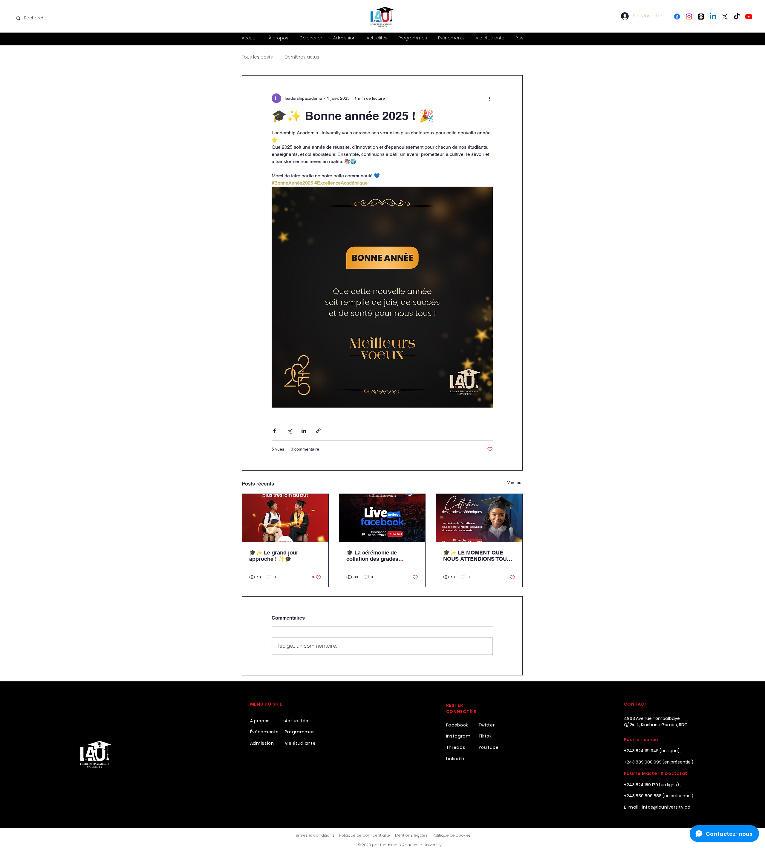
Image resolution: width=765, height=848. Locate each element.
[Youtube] (749, 17)
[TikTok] (737, 17)
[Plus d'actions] (489, 98)
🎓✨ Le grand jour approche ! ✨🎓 (273, 555)
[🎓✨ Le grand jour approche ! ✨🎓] (285, 518)
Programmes (300, 732)
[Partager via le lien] (318, 431)
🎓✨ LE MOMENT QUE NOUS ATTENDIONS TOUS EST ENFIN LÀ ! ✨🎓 (476, 555)
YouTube (488, 747)
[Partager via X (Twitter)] (289, 431)
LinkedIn (455, 759)
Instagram (458, 736)
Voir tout (515, 482)
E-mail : (633, 807)
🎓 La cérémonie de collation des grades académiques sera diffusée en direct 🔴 (380, 555)
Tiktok (485, 736)
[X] (725, 17)
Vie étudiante (300, 743)
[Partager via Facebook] (274, 431)
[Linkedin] (713, 17)
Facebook (457, 725)
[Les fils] (701, 17)
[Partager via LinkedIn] (304, 431)
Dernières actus (302, 57)
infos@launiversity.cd (666, 807)
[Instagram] (689, 17)
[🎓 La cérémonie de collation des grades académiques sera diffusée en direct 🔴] (382, 518)
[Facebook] (677, 17)
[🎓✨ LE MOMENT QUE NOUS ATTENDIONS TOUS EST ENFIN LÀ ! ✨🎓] (479, 518)
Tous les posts (257, 57)
